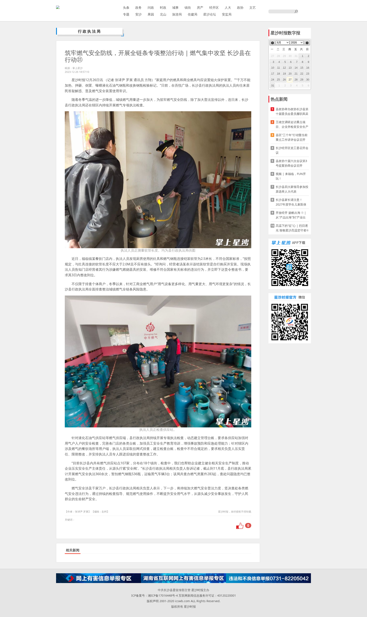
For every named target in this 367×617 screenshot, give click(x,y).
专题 (126, 14)
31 (272, 85)
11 (278, 67)
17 (272, 73)
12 (284, 67)
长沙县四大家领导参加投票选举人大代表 (292, 189)
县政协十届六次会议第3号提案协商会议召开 (291, 163)
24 (272, 79)
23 (307, 73)
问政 (151, 7)
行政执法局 (89, 31)
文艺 (252, 7)
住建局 (192, 14)
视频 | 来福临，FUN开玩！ (291, 176)
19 (284, 73)
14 (296, 67)
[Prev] (272, 42)
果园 (151, 14)
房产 (200, 7)
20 (290, 73)
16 (307, 67)
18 (278, 73)
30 (307, 79)
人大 (228, 7)
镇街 (188, 7)
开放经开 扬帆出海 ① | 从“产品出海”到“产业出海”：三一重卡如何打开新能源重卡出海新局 (291, 215)
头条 (126, 7)
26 (284, 79)
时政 (163, 7)
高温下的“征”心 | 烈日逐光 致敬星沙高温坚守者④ (292, 228)
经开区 (214, 7)
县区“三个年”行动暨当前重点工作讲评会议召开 (292, 137)
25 (278, 79)
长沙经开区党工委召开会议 (292, 150)
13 (290, 67)
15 (301, 67)
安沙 (138, 14)
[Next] (307, 42)
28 (296, 79)
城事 (175, 7)
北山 (163, 14)
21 (296, 73)
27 (290, 79)
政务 (138, 7)
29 (301, 79)
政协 (240, 7)
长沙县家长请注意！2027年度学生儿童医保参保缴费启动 (291, 202)
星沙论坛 (209, 14)
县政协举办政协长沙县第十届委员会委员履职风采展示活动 (292, 111)
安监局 (226, 14)
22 (301, 73)
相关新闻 (72, 550)
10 (272, 67)
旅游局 (177, 14)
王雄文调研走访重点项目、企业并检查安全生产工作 (292, 124)
